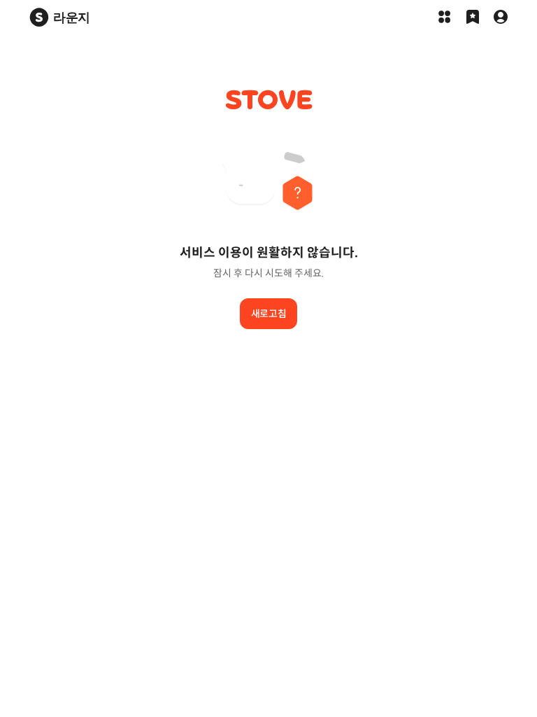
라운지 (71, 17)
